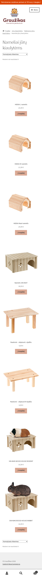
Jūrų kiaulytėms (17, 31)
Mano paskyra (7, 573)
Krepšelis (32, 571)
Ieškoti (21, 573)
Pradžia (7, 31)
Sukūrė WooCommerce (11, 564)
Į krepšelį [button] (21, 113)
